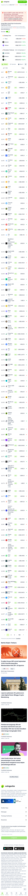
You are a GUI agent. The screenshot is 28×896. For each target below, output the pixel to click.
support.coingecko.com (14, 18)
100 (19, 635)
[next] (23, 635)
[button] (14, 777)
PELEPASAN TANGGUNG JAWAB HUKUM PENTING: (14, 852)
